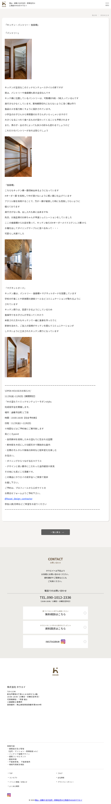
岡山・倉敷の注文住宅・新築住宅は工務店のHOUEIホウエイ (58, 800)
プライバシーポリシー (66, 782)
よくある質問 (14, 786)
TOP (11, 773)
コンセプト (13, 777)
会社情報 (61, 777)
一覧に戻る (55, 532)
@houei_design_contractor (18, 498)
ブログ (60, 773)
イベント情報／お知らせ (18, 782)
